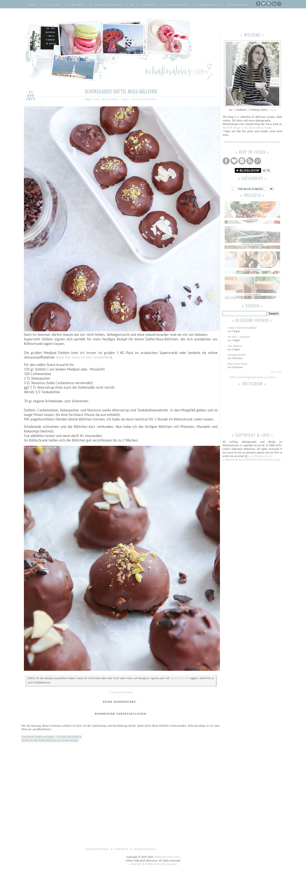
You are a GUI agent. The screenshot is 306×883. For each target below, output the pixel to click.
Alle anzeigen (276, 372)
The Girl (54, 5)
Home (33, 5)
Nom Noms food (237, 364)
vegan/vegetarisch (144, 99)
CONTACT (230, 142)
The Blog (78, 5)
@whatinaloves (180, 678)
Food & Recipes (108, 5)
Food (96, 99)
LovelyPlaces (177, 5)
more (273, 110)
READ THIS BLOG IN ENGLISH (263, 142)
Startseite (121, 849)
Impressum (208, 5)
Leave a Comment (121, 692)
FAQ (240, 142)
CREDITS (242, 459)
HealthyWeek (111, 99)
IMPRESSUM (256, 459)
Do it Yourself (144, 5)
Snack (125, 99)
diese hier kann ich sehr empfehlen (83, 358)
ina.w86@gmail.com (260, 456)
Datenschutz (238, 5)
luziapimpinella (237, 355)
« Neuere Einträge (96, 849)
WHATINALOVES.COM (167, 857)
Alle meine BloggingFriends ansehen (252, 377)
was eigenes (235, 346)
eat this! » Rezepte (239, 337)
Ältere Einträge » (146, 849)
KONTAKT (230, 459)
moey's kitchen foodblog (242, 328)
